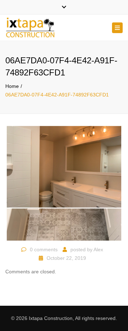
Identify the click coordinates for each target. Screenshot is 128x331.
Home (12, 86)
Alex (98, 249)
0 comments (44, 249)
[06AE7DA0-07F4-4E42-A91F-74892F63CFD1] (64, 183)
